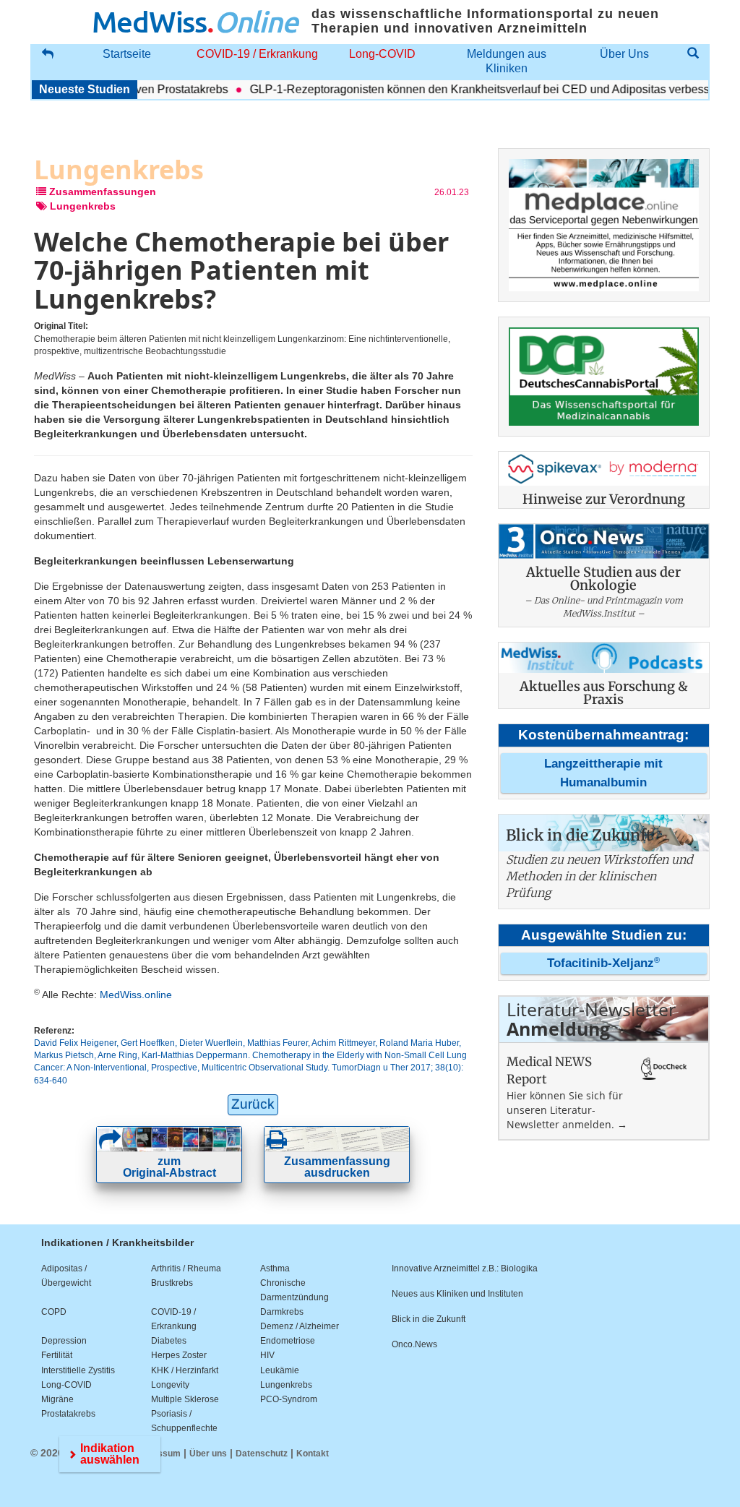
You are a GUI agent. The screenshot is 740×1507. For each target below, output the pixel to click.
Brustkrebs (172, 1283)
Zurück (253, 1104)
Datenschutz (262, 1453)
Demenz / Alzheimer (299, 1326)
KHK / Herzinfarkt (184, 1370)
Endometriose (287, 1341)
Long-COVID (382, 54)
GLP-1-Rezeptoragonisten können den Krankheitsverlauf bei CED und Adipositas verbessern (470, 89)
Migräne (57, 1399)
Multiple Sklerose (185, 1399)
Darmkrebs (282, 1312)
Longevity (170, 1385)
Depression (64, 1341)
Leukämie (279, 1370)
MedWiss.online (136, 994)
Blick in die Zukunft (428, 1319)
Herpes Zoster (179, 1355)
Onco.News (414, 1344)
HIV (267, 1355)
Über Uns (624, 54)
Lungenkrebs (286, 1385)
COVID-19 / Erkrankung (257, 54)
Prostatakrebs (68, 1414)
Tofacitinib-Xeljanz (603, 963)
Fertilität (56, 1355)
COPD (53, 1312)
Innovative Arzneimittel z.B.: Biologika (465, 1268)
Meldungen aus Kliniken (506, 61)
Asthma (275, 1268)
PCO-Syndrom (288, 1399)
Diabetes (168, 1341)
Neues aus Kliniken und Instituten (457, 1294)
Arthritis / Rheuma (186, 1268)
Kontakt (312, 1453)
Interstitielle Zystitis (78, 1370)
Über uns (208, 1453)
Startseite (127, 54)
